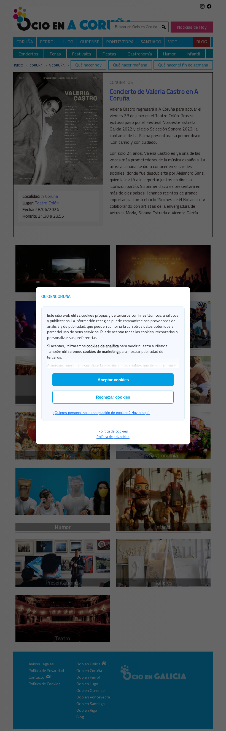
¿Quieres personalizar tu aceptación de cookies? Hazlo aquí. (101, 413)
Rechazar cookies (113, 397)
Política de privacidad (113, 436)
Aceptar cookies (113, 379)
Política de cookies (113, 431)
